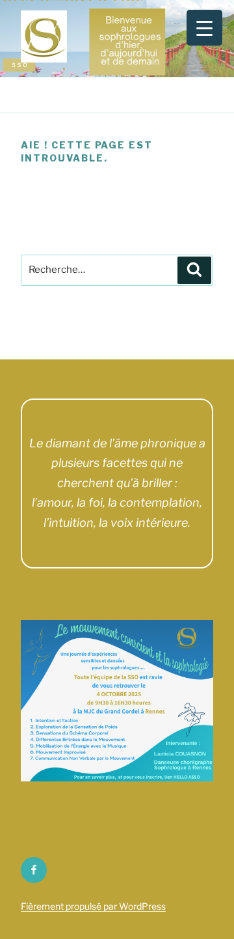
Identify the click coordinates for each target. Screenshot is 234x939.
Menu (124, 94)
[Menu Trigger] (204, 28)
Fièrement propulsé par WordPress (93, 906)
